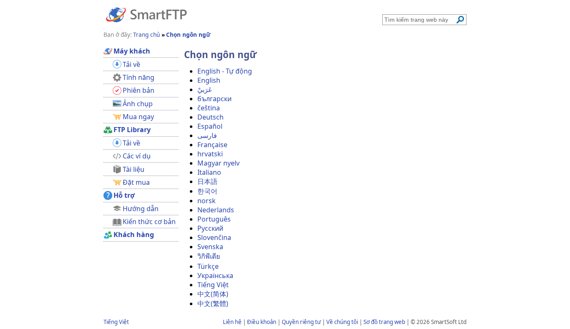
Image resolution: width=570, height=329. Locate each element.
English (208, 80)
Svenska (210, 246)
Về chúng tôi (342, 322)
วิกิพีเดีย (208, 256)
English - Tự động (224, 71)
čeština (208, 107)
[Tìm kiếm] (460, 19)
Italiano (209, 172)
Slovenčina (214, 237)
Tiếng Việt (213, 284)
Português (214, 219)
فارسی (207, 135)
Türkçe (208, 266)
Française (212, 144)
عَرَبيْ (204, 89)
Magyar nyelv (218, 163)
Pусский (210, 228)
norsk (206, 200)
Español (209, 126)
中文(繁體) (212, 303)
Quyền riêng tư (301, 322)
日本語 (207, 181)
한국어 (207, 191)
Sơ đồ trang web (384, 322)
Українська (215, 275)
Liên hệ (232, 322)
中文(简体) (212, 293)
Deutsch (210, 117)
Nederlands (215, 209)
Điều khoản (261, 322)
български (214, 98)
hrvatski (210, 153)
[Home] (146, 14)
